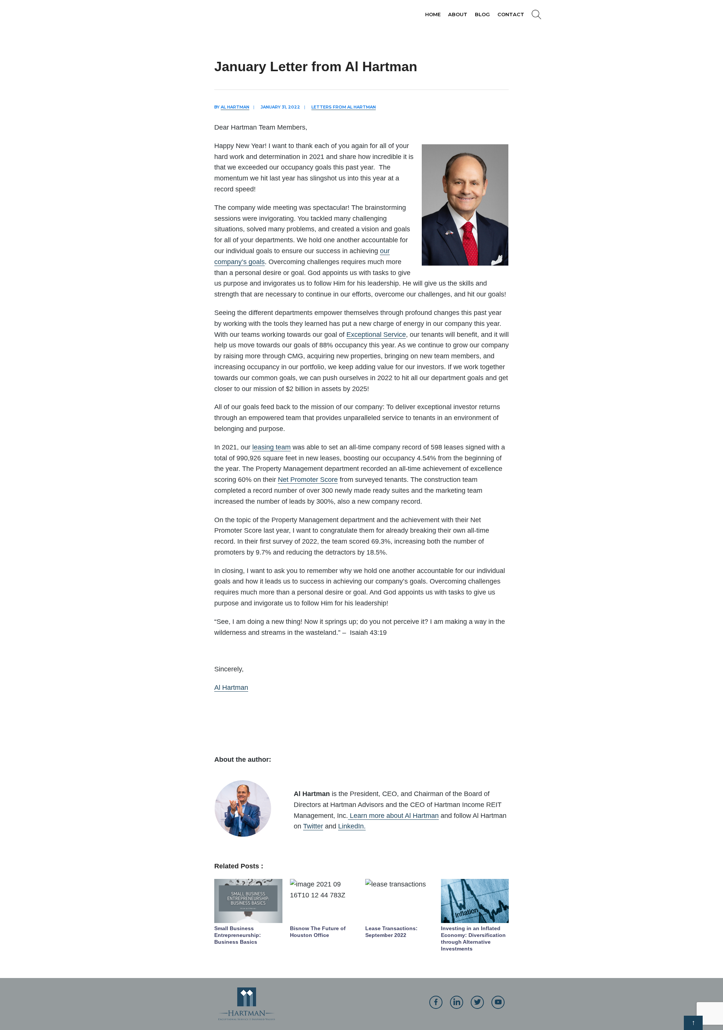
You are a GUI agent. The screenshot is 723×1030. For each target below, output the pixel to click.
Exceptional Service (376, 334)
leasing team (271, 447)
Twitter (313, 826)
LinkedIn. (352, 826)
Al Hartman (235, 107)
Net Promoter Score (308, 479)
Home (433, 14)
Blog (482, 14)
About (457, 14)
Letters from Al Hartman (343, 107)
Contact (510, 14)
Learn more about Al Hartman (393, 815)
